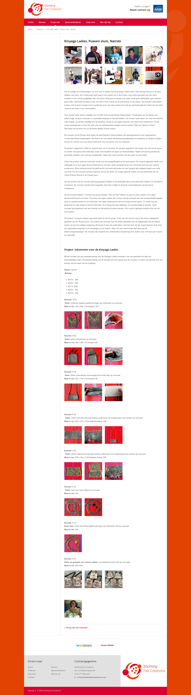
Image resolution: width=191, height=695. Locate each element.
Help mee (90, 22)
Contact (119, 22)
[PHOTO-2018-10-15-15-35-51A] (113, 75)
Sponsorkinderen (73, 22)
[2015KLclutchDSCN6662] (73, 435)
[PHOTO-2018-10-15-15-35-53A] (154, 55)
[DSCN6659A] (154, 75)
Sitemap (31, 691)
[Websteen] (83, 645)
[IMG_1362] (113, 579)
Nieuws (42, 22)
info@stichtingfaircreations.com (91, 677)
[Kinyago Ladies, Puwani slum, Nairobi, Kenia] (73, 608)
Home (31, 22)
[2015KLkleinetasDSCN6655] (73, 392)
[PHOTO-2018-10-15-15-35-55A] (73, 75)
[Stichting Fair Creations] (44, 9)
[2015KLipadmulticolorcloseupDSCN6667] (93, 320)
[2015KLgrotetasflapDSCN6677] (93, 356)
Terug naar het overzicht (76, 628)
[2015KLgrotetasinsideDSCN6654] (113, 356)
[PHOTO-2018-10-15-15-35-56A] (93, 75)
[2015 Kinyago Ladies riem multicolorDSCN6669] (73, 543)
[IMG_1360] (93, 579)
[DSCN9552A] (73, 471)
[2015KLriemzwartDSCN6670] (93, 507)
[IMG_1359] (73, 579)
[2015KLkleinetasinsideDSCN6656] (93, 392)
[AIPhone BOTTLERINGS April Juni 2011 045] (93, 55)
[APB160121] (73, 55)
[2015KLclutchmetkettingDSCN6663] (113, 435)
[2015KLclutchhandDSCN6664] (93, 435)
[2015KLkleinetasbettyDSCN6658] (113, 392)
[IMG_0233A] (134, 75)
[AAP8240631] (113, 55)
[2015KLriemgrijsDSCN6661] (73, 507)
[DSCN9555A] (113, 471)
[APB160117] (134, 55)
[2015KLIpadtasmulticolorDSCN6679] (73, 320)
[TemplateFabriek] (107, 645)
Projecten (55, 22)
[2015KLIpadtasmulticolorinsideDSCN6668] (113, 320)
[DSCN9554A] (93, 471)
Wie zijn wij (105, 22)
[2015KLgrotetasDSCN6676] (73, 356)
